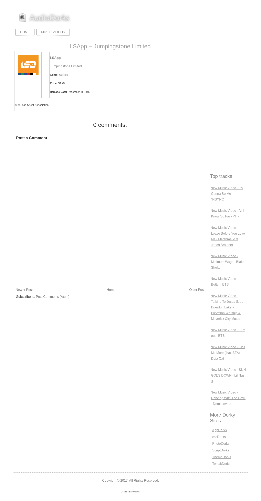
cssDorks (219, 437)
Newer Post (24, 290)
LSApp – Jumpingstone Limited (110, 46)
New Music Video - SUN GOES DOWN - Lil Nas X (228, 375)
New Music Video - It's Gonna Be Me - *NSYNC (227, 193)
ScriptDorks (220, 450)
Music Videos (53, 32)
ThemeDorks (221, 457)
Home (25, 32)
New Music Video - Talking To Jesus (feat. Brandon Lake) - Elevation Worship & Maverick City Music (227, 307)
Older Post (197, 290)
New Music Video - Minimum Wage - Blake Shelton (227, 261)
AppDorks (219, 430)
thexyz (136, 492)
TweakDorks (221, 464)
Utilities (63, 74)
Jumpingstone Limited (66, 66)
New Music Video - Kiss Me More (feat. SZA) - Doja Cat (228, 352)
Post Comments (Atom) (52, 296)
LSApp (55, 58)
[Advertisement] (110, 256)
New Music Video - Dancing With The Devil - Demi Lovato (228, 398)
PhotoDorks (220, 443)
